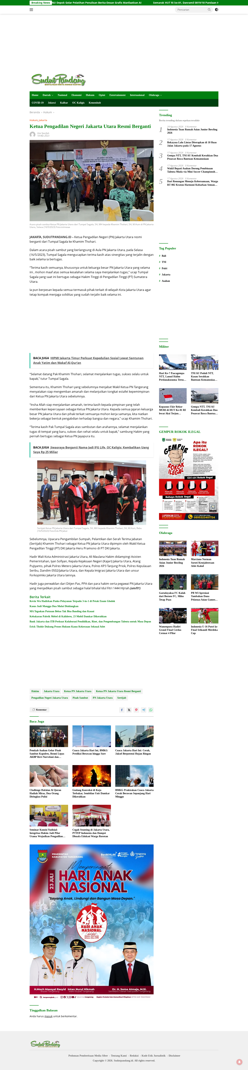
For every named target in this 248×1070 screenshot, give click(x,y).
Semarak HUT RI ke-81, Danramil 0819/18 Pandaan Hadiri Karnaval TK (157, 2)
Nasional (62, 95)
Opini (102, 95)
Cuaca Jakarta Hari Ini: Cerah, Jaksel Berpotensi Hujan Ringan (133, 752)
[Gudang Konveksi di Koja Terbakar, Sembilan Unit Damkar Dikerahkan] (91, 776)
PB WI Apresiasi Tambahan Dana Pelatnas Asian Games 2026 (203, 597)
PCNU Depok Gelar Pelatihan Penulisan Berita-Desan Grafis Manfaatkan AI (56, 2)
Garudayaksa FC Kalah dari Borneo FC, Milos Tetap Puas (172, 596)
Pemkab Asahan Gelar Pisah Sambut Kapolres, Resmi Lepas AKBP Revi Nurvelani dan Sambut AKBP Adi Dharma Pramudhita (47, 754)
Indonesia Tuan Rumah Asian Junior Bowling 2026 (192, 131)
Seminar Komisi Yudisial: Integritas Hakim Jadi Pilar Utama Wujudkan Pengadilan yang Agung (46, 833)
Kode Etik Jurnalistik (154, 1055)
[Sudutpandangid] (60, 79)
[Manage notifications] (239, 1062)
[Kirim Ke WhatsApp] (151, 710)
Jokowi (52, 102)
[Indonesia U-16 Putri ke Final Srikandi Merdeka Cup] (204, 615)
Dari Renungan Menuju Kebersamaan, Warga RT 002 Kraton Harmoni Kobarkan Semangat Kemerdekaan (192, 183)
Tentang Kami (119, 1055)
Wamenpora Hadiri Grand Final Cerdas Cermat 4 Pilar (170, 630)
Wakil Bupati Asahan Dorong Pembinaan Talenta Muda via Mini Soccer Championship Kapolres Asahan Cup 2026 (192, 170)
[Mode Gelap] (216, 10)
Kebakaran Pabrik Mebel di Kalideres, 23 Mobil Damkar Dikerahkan (68, 616)
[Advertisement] (124, 42)
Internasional (137, 95)
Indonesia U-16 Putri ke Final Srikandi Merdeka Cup (204, 630)
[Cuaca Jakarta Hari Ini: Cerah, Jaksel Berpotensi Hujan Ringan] (134, 736)
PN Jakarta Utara (103, 697)
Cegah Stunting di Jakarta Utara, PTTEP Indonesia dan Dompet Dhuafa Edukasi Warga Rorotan (91, 833)
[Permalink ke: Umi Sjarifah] (32, 134)
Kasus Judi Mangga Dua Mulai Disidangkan (54, 606)
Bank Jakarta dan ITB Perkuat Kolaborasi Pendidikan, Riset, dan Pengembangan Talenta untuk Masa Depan (90, 621)
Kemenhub (95, 102)
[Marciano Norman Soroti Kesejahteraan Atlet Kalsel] (204, 548)
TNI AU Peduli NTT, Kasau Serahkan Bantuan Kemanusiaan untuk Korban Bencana (204, 377)
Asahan (166, 281)
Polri (164, 268)
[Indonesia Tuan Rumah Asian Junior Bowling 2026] (172, 548)
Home (35, 95)
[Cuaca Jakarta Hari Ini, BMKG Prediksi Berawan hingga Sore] (91, 736)
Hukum (90, 95)
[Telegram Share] (143, 710)
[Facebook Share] (122, 710)
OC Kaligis (78, 102)
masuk (48, 1016)
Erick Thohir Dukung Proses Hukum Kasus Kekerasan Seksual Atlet (67, 626)
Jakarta (43, 120)
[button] (209, 9)
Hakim (35, 691)
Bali (164, 256)
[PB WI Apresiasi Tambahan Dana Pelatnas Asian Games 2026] (204, 582)
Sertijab (121, 697)
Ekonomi (77, 95)
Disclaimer (174, 1055)
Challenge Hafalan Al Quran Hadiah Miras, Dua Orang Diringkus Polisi (45, 793)
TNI (164, 262)
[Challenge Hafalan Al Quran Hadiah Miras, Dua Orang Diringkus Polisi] (49, 776)
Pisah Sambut (80, 697)
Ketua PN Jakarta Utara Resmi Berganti (118, 691)
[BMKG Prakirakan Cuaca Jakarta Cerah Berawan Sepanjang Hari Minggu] (134, 776)
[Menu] (32, 10)
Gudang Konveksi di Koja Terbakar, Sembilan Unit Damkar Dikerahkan (91, 793)
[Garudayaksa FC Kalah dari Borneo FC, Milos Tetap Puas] (172, 582)
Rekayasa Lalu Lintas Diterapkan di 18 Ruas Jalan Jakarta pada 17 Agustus (192, 144)
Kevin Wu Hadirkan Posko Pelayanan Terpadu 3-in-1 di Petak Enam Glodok (72, 601)
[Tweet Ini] (129, 710)
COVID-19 (38, 102)
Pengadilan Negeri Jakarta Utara (49, 697)
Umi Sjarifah (43, 133)
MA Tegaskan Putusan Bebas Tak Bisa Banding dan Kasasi (62, 611)
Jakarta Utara (51, 691)
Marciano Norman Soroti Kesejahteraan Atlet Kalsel (202, 562)
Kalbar (64, 102)
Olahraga (154, 95)
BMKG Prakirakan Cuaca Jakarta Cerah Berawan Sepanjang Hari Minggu (134, 793)
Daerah (47, 95)
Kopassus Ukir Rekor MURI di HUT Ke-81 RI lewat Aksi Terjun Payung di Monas (172, 410)
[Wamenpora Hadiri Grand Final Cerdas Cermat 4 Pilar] (172, 615)
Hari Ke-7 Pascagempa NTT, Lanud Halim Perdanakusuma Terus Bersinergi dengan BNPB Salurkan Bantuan (172, 377)
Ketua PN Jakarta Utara (77, 691)
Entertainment (117, 95)
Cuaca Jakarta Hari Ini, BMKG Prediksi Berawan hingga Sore (90, 752)
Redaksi (134, 1055)
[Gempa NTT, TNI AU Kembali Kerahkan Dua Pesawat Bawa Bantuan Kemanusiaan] (204, 396)
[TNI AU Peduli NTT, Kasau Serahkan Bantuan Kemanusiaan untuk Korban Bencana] (204, 362)
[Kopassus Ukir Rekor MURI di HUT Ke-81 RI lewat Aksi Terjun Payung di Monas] (172, 396)
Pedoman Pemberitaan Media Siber (88, 1055)
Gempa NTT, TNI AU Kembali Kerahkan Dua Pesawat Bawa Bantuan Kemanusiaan (192, 157)
